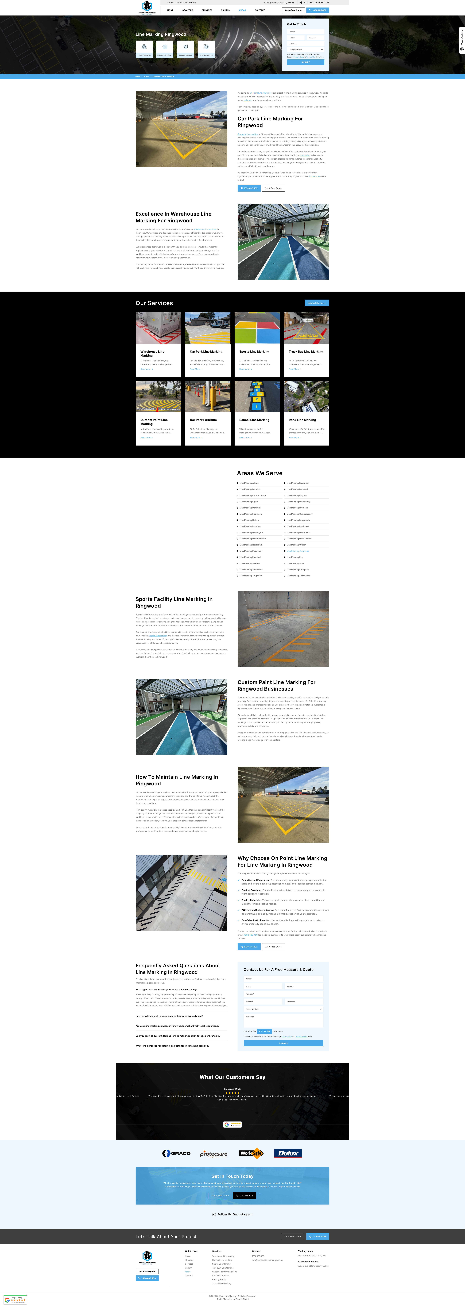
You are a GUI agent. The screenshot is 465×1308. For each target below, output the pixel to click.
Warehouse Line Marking (223, 1256)
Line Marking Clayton (297, 495)
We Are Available (462, 37)
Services (207, 10)
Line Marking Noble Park (251, 545)
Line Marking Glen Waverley (300, 514)
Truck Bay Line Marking (222, 1267)
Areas (242, 10)
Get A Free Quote (293, 10)
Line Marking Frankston (251, 514)
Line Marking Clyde (249, 501)
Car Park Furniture (220, 1275)
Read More (145, 369)
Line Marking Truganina (251, 575)
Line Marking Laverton (250, 526)
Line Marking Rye (295, 557)
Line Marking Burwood (297, 489)
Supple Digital (242, 1299)
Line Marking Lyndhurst (298, 526)
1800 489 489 (319, 10)
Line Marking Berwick (250, 489)
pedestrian (305, 155)
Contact (260, 10)
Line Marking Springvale (298, 569)
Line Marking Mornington (251, 532)
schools (247, 100)
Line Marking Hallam (249, 520)
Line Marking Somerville (251, 569)
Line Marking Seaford (250, 563)
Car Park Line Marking (222, 1260)
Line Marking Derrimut (250, 508)
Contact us (314, 176)
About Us (187, 10)
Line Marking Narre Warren (299, 538)
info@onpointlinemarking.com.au (280, 2)
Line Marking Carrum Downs (253, 495)
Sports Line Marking (221, 1263)
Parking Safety (219, 1279)
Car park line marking (248, 134)
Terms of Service (312, 57)
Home (170, 10)
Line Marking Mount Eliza (298, 532)
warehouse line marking (205, 229)
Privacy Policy (298, 57)
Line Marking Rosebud (250, 557)
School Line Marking (221, 1283)
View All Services (316, 303)
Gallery (225, 10)
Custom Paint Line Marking (224, 1271)
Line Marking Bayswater (298, 483)
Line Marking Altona (249, 483)
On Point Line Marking (260, 93)
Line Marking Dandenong (298, 501)
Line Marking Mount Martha (253, 538)
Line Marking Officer (296, 545)
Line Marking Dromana (297, 508)
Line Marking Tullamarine (298, 575)
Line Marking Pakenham (251, 551)
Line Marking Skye (295, 563)
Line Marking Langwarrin (298, 520)
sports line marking (158, 635)
